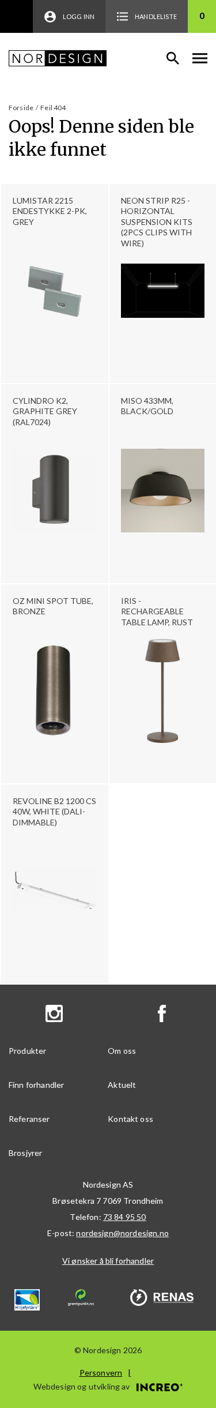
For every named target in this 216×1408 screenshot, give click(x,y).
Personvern (101, 1372)
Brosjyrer (25, 1153)
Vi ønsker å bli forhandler (108, 1261)
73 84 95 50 (124, 1217)
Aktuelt (122, 1085)
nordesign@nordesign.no (122, 1233)
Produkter (27, 1051)
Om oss (122, 1051)
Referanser (29, 1119)
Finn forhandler (36, 1085)
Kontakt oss (130, 1119)
